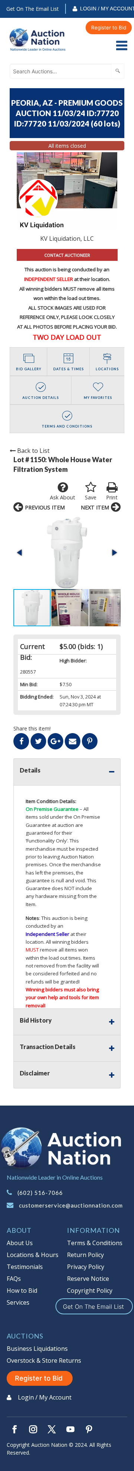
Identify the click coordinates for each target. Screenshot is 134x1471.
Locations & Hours (32, 1255)
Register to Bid (108, 28)
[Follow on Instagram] (33, 1429)
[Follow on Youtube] (70, 1429)
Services (18, 1302)
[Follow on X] (52, 1429)
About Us (20, 1243)
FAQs (14, 1279)
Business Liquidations (37, 1348)
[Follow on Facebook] (14, 1429)
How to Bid (22, 1290)
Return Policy (85, 1255)
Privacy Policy (85, 1267)
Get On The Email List (32, 8)
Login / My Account (44, 1397)
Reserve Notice (88, 1279)
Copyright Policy (89, 1290)
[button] (67, 552)
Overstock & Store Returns (44, 1360)
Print (112, 497)
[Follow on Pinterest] (89, 1429)
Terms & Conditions (94, 1243)
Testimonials (25, 1267)
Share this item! (32, 728)
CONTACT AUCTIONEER (67, 255)
